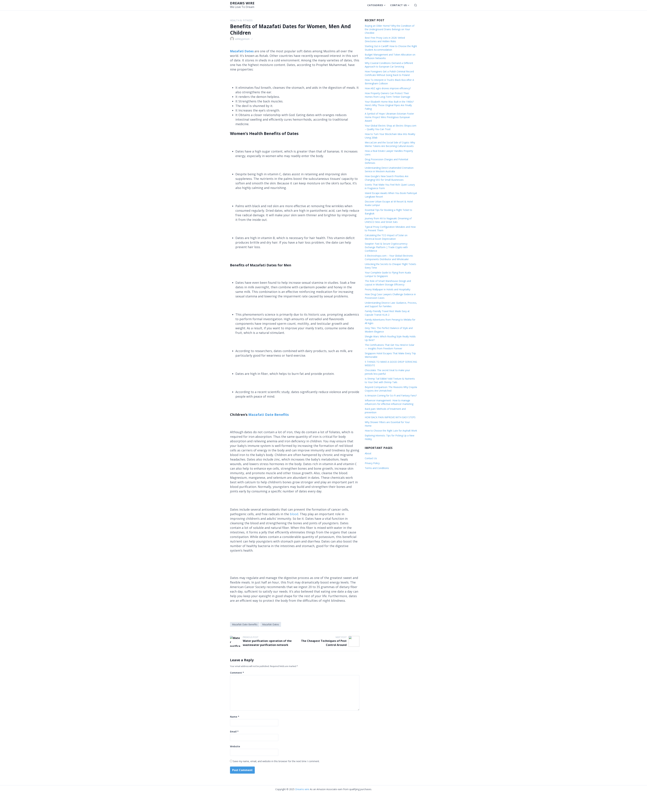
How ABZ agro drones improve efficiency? (388, 88)
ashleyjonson (242, 38)
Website (235, 746)
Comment (237, 672)
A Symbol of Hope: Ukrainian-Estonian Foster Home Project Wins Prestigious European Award (389, 117)
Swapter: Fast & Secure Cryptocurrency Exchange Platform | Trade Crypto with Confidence (386, 247)
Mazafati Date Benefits (268, 414)
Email (234, 731)
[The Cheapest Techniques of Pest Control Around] (354, 641)
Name (234, 716)
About (368, 453)
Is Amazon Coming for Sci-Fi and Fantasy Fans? (391, 395)
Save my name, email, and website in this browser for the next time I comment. (276, 761)
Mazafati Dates (270, 624)
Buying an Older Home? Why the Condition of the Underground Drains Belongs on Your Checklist (389, 29)
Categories (375, 5)
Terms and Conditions (377, 468)
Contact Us (398, 5)
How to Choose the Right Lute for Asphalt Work (391, 430)
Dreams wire (242, 3)
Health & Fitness (241, 20)
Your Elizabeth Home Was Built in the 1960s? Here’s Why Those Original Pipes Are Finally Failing (389, 105)
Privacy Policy (372, 463)
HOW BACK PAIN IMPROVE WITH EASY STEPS (390, 417)
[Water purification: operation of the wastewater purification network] (235, 641)
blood (294, 514)
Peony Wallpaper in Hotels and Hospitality (387, 289)
